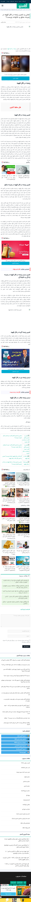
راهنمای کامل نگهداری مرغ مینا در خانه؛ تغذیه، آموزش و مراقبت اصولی (15, 581)
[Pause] (3, 71)
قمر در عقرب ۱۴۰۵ (25, 763)
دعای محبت (13, 882)
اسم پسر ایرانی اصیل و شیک (23, 814)
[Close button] (30, 897)
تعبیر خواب (12, 1)
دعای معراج (27, 777)
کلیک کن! (15, 78)
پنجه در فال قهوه (11, 49)
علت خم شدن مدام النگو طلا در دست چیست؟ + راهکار (17, 718)
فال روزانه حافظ (26, 828)
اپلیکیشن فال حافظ (25, 823)
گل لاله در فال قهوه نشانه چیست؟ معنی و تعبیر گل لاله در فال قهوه (12, 457)
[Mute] (5, 71)
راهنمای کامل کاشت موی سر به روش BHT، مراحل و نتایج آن (15, 660)
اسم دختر (16, 1)
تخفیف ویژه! (8, 894)
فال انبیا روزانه (16, 269)
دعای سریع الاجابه (25, 791)
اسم (25, 882)
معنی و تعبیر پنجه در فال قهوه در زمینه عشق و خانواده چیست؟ (16, 16)
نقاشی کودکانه (26, 804)
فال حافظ (24, 1)
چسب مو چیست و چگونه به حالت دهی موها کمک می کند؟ (16, 664)
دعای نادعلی (27, 786)
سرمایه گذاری (15, 263)
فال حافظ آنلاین (15, 107)
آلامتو (29, 9)
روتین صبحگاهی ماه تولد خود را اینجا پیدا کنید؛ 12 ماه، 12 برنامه (15, 592)
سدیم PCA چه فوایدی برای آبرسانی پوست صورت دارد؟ (17, 675)
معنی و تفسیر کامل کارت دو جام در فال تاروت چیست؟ (12, 437)
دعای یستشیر (26, 781)
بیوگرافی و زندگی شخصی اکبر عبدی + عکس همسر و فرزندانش (16, 597)
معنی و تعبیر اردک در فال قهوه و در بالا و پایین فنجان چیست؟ (12, 463)
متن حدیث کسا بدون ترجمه (23, 772)
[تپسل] (2, 53)
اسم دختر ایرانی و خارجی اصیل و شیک (21, 818)
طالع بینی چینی (22, 885)
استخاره (20, 1)
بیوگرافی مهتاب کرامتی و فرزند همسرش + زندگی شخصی (15, 602)
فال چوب (10, 885)
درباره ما (8, 1)
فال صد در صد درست (15, 392)
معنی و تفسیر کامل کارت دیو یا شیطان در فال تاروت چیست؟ (12, 446)
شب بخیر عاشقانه (25, 767)
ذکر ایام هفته (26, 800)
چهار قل (28, 795)
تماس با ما (3, 1)
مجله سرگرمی (25, 9)
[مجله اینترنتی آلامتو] (23, 6)
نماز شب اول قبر (26, 809)
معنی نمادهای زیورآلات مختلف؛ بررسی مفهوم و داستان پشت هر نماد (15, 586)
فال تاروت (15, 885)
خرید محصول (15, 371)
